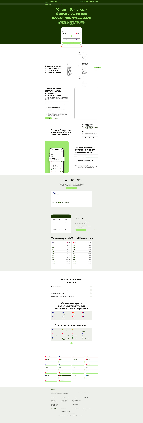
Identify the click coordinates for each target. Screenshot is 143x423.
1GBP (53, 245)
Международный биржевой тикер (76, 400)
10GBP (53, 249)
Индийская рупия (75, 338)
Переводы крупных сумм (64, 399)
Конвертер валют (74, 399)
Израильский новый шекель (65, 339)
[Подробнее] (56, 219)
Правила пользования (64, 408)
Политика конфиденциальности (76, 408)
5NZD (74, 247)
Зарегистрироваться (95, 1)
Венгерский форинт (55, 335)
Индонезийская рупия (85, 338)
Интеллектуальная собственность (65, 411)
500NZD (74, 259)
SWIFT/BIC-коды (74, 401)
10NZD (74, 249)
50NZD (74, 253)
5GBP (53, 247)
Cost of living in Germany (85, 392)
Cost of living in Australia (73, 392)
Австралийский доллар (56, 330)
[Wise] (47, 1)
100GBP (53, 255)
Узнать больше (95, 70)
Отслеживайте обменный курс (71, 44)
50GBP (53, 253)
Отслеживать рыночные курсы (80, 229)
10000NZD (74, 267)
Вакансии (52, 399)
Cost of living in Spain (59, 393)
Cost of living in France (53, 393)
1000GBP (53, 261)
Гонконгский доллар (65, 335)
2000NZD (74, 263)
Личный (52, 1)
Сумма (63, 31)
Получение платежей (64, 400)
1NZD (74, 245)
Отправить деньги (71, 42)
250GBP (53, 257)
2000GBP (53, 263)
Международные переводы (65, 397)
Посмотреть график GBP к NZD (92, 229)
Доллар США (84, 335)
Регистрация (97, 67)
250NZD (74, 257)
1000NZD (74, 261)
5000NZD (74, 265)
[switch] (71, 36)
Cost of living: (52, 392)
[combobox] (78, 33)
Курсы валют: (53, 389)
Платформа (55, 1)
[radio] (54, 202)
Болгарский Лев (64, 330)
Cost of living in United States (66, 392)
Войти (90, 1)
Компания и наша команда (54, 397)
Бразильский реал (75, 330)
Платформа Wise (63, 401)
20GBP (53, 251)
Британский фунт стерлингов (85, 331)
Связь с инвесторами (53, 401)
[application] (58, 198)
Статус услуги (53, 400)
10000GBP (53, 267)
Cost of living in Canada (65, 393)
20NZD (74, 251)
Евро (53, 338)
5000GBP (53, 265)
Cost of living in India (79, 392)
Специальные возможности (54, 403)
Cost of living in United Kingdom (59, 392)
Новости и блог (74, 397)
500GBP (53, 259)
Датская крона (74, 335)
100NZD (74, 255)
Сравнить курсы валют (75, 404)
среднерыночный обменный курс (91, 127)
